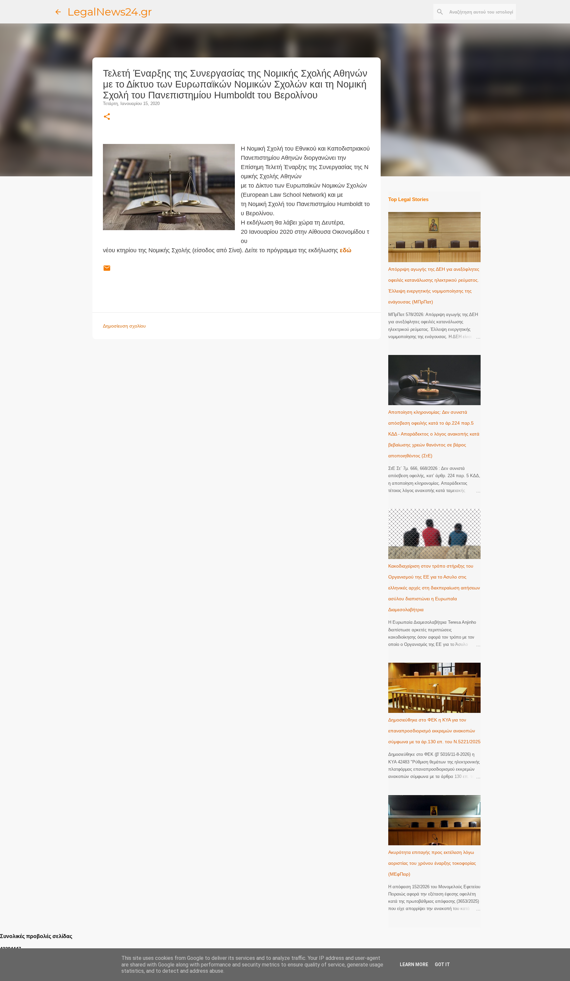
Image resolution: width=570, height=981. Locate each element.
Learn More (414, 964)
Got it (442, 964)
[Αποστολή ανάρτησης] (107, 270)
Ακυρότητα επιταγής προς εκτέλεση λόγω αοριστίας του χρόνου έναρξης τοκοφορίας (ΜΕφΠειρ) (432, 863)
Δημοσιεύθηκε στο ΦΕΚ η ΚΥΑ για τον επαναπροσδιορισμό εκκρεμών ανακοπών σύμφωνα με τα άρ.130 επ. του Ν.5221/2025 (434, 730)
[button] (107, 117)
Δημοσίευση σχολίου (124, 326)
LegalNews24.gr (109, 11)
